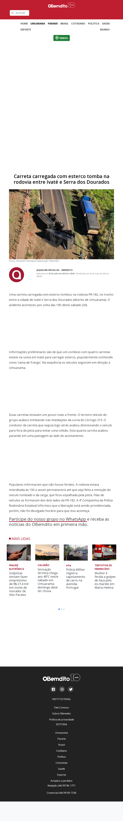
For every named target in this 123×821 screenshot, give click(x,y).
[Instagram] (61, 689)
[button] (114, 552)
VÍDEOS (63, 38)
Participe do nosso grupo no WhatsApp (48, 519)
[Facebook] (53, 689)
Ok (46, 16)
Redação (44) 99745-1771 (61, 785)
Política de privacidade (65, 16)
